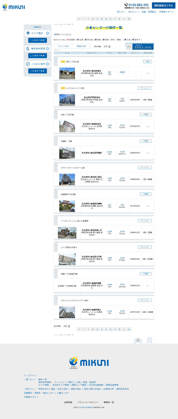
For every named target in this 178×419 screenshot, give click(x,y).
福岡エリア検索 (79, 385)
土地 (78, 382)
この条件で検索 (37, 40)
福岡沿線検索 (112, 385)
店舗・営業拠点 (149, 12)
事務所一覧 (109, 402)
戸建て (70, 382)
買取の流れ (76, 389)
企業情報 (68, 402)
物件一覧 (42, 379)
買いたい (121, 12)
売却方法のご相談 (46, 389)
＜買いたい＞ (30, 379)
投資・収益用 (89, 382)
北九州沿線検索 (96, 385)
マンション (59, 382)
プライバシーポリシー (88, 402)
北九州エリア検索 (60, 385)
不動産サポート (166, 12)
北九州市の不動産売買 (86, 407)
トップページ (30, 375)
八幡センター (63, 393)
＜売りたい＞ (30, 389)
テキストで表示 (63, 46)
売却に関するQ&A (92, 389)
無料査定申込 (122, 389)
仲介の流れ (63, 389)
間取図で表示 (81, 46)
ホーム (56, 24)
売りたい (132, 12)
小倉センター (48, 393)
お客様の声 (108, 389)
